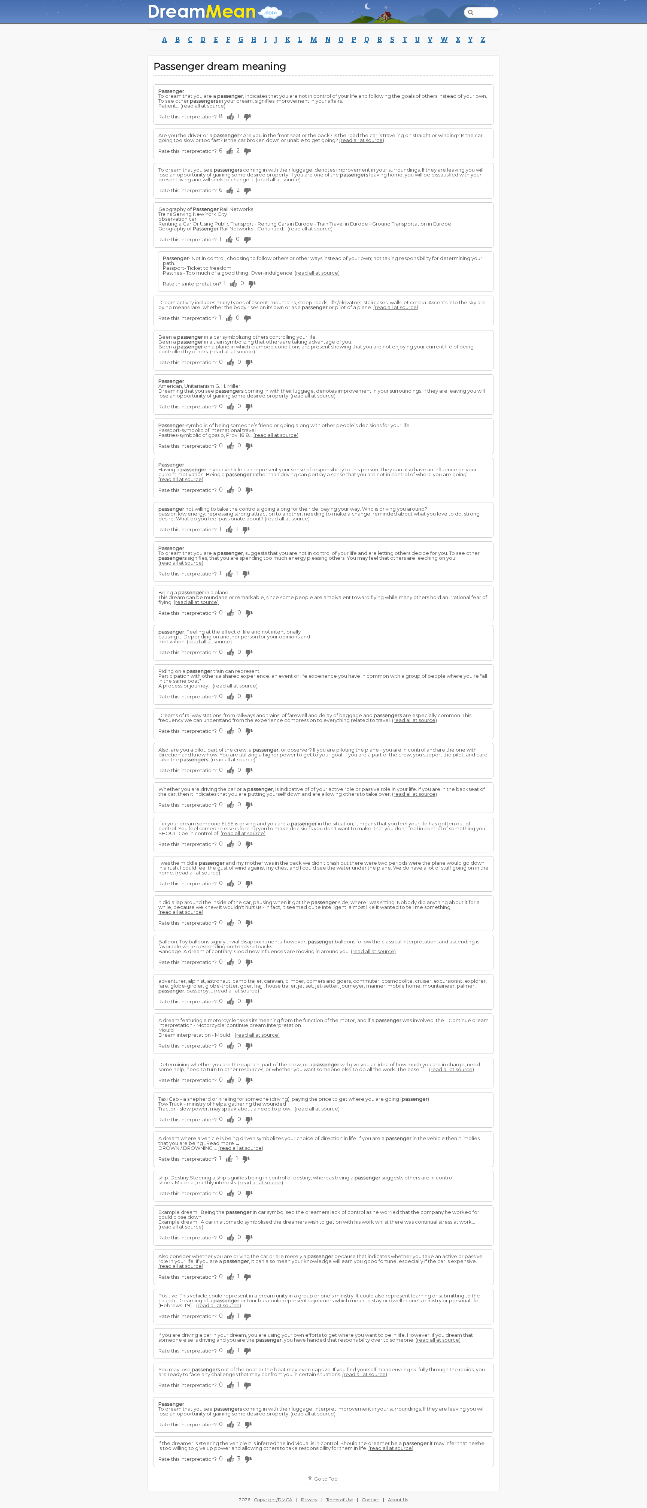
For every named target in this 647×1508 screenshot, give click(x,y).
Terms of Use (339, 1499)
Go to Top (325, 1479)
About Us (398, 1499)
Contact (370, 1499)
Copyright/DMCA (273, 1499)
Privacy (309, 1499)
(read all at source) (202, 106)
